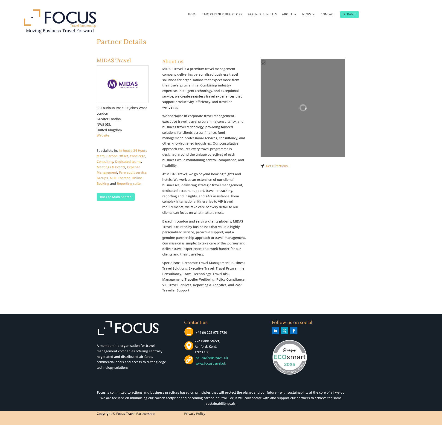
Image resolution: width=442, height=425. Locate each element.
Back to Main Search (115, 197)
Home (192, 14)
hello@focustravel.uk (213, 358)
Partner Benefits (262, 14)
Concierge (137, 156)
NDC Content (120, 178)
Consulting (105, 161)
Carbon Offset (117, 156)
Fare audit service (132, 172)
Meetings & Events (111, 167)
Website (103, 135)
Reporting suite (129, 183)
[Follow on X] (284, 330)
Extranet (349, 14)
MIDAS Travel (114, 60)
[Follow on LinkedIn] (275, 330)
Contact (328, 14)
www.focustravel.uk (210, 363)
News (306, 14)
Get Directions (277, 166)
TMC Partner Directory (222, 14)
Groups (102, 178)
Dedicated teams (128, 161)
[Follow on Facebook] (293, 330)
